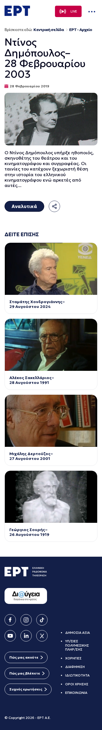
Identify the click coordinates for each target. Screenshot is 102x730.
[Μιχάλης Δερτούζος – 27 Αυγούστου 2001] (51, 421)
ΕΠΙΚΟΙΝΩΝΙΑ (76, 692)
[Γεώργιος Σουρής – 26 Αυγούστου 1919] (51, 497)
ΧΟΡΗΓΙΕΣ (73, 658)
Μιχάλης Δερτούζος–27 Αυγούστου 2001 (31, 456)
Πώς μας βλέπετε (24, 673)
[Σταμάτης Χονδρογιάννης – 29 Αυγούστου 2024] (51, 269)
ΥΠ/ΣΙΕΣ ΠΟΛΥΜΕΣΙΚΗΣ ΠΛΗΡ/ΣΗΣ (77, 645)
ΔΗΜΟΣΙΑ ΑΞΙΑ (77, 632)
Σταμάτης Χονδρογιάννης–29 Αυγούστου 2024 (37, 304)
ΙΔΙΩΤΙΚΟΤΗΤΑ (77, 675)
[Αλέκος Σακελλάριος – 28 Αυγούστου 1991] (51, 345)
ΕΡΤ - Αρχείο (80, 29)
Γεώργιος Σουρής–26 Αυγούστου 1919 (29, 532)
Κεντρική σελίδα (48, 29)
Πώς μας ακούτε (23, 657)
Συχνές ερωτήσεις (25, 689)
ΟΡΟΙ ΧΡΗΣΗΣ (76, 684)
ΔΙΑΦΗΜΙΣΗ (75, 667)
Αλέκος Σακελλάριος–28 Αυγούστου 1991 (31, 380)
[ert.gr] (17, 14)
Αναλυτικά (24, 206)
